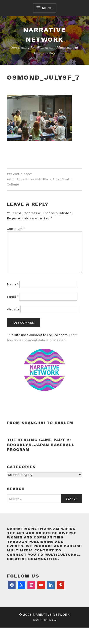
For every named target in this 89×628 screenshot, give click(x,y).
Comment (16, 229)
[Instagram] (31, 585)
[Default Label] (41, 585)
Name (13, 284)
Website (13, 309)
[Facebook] (12, 585)
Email (12, 297)
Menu (47, 8)
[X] (21, 585)
